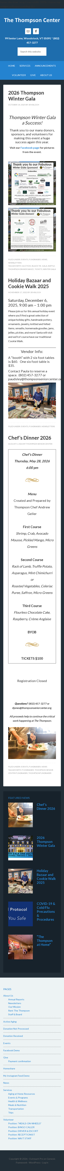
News (44, 259)
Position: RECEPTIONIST (21, 1134)
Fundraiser (35, 259)
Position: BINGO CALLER (21, 1127)
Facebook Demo (11, 1050)
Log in (45, 1162)
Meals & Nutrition (17, 1105)
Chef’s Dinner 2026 (29, 438)
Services (7, 1090)
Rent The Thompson (19, 1010)
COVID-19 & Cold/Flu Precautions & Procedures (46, 911)
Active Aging (10, 1021)
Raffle (51, 266)
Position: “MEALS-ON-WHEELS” (24, 1123)
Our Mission (14, 1006)
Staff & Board (15, 1014)
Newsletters (14, 263)
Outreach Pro (36, 1158)
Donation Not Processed (16, 1028)
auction (26, 266)
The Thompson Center (32, 20)
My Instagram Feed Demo (16, 1075)
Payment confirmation (19, 1061)
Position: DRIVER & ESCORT (23, 1131)
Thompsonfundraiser (39, 773)
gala (44, 266)
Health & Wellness (17, 1101)
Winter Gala (49, 269)
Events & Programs (18, 1097)
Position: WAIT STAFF (19, 1138)
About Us (8, 995)
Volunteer (8, 1119)
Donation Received (13, 1035)
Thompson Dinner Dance (21, 269)
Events (24, 259)
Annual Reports (16, 999)
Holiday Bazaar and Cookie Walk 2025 (29, 283)
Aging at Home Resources (21, 1093)
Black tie (36, 266)
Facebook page (30, 147)
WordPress (35, 1162)
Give (5, 1057)
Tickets (38, 269)
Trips (10, 1112)
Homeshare (9, 1068)
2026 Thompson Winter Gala (26, 95)
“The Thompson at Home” (45, 941)
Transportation (16, 1108)
